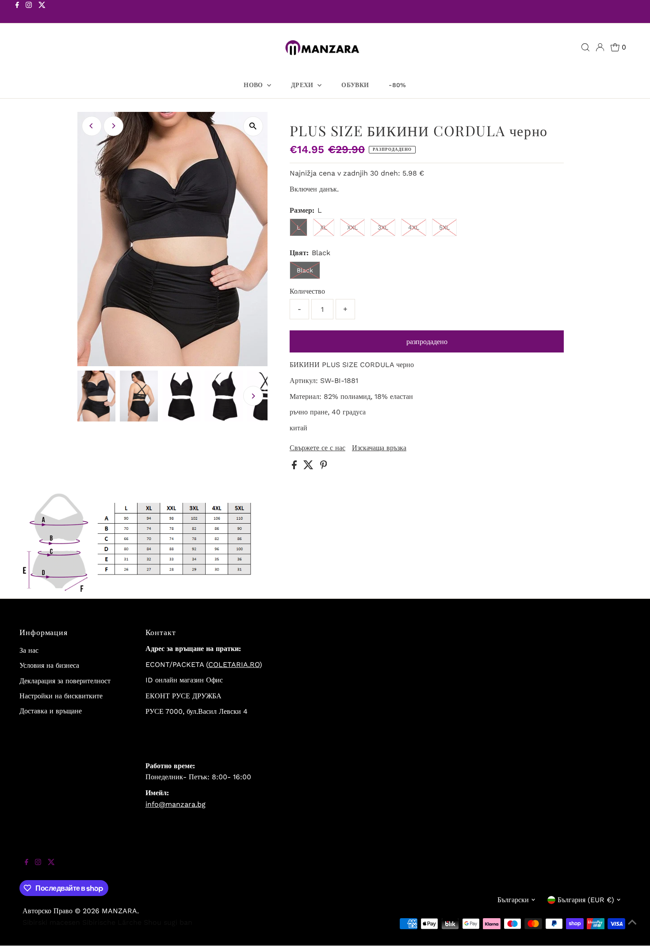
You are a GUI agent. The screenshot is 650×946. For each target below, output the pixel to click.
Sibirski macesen (51, 922)
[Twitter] (42, 12)
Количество (307, 291)
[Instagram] (28, 12)
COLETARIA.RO (234, 664)
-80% (397, 84)
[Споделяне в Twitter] (309, 467)
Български (513, 900)
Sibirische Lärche (111, 922)
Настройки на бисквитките (61, 696)
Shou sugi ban (168, 922)
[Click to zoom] (253, 126)
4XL (413, 227)
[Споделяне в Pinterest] (323, 467)
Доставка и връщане (50, 711)
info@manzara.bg (175, 804)
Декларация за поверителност (65, 681)
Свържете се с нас (317, 448)
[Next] (113, 126)
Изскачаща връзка (379, 448)
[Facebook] (17, 12)
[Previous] (92, 126)
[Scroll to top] (632, 928)
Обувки (355, 84)
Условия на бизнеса (49, 665)
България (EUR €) (586, 900)
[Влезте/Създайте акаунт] (600, 47)
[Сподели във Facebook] (295, 467)
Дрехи (303, 84)
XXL (352, 227)
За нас (28, 650)
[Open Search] (585, 47)
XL (323, 227)
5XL (444, 227)
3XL (383, 227)
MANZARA (119, 911)
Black (305, 270)
